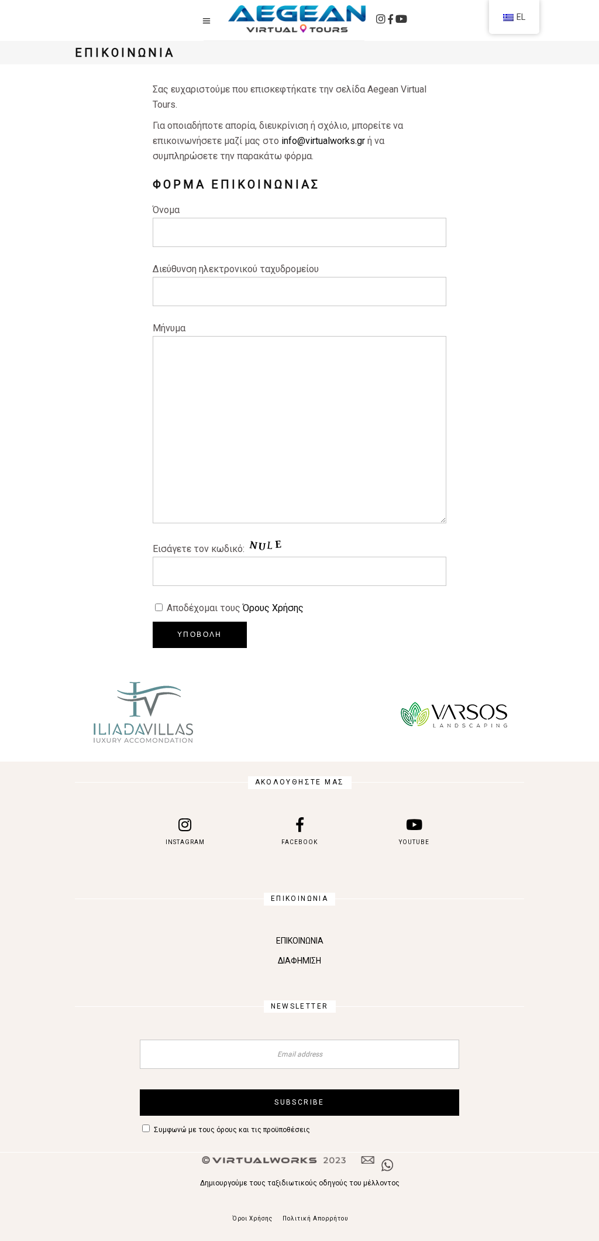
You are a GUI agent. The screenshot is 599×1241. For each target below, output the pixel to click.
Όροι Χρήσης (252, 1218)
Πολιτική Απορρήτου (315, 1218)
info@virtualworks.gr (323, 140)
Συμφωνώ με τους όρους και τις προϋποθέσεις (232, 1130)
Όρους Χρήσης (273, 607)
